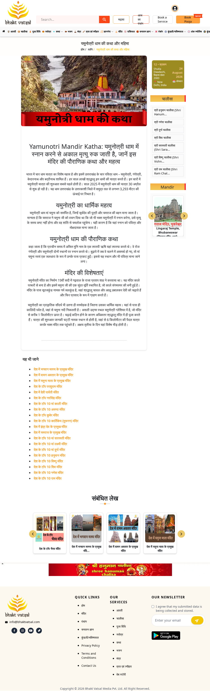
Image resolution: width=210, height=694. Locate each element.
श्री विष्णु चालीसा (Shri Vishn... (166, 159)
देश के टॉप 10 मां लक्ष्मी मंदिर (50, 444)
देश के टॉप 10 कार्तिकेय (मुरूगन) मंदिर (56, 421)
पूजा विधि (121, 626)
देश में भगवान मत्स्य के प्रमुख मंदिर (53, 369)
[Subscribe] (197, 620)
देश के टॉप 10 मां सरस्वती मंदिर (52, 438)
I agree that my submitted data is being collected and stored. (179, 609)
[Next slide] (184, 216)
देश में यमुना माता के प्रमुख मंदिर (52, 380)
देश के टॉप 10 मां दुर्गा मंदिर (49, 449)
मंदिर (83, 613)
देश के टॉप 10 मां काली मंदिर (50, 403)
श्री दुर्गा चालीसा (162, 130)
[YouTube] (31, 630)
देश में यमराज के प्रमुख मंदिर (50, 432)
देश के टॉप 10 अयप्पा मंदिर (49, 409)
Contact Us (88, 666)
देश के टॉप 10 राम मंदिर (48, 478)
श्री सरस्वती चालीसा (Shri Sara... (164, 147)
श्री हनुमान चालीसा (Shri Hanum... (167, 112)
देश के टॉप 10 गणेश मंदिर (48, 472)
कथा (118, 642)
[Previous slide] (152, 216)
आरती (119, 610)
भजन (119, 650)
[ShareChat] (39, 630)
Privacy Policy (90, 645)
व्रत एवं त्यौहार (124, 666)
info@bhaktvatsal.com (24, 622)
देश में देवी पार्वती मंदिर (46, 392)
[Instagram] (22, 630)
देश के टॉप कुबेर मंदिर (46, 415)
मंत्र (118, 658)
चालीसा (120, 618)
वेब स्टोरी (121, 674)
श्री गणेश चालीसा (163, 122)
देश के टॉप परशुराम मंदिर (48, 386)
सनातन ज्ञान (87, 629)
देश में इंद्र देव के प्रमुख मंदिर (50, 426)
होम (83, 605)
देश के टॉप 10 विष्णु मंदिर (48, 461)
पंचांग (84, 621)
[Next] (181, 534)
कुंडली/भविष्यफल (90, 637)
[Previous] (33, 534)
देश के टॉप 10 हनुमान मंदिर (49, 455)
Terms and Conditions (88, 656)
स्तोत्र (119, 634)
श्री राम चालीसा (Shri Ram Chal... (165, 171)
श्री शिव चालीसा (162, 138)
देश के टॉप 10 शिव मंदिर (48, 467)
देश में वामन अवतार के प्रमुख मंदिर (53, 375)
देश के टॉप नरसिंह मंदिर (47, 398)
